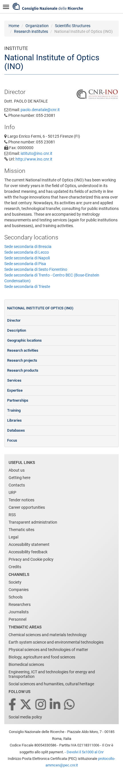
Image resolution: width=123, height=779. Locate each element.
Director (14, 320)
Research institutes (31, 31)
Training (14, 410)
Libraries (14, 420)
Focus (12, 440)
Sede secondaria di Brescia (27, 246)
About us (17, 470)
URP (12, 492)
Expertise (15, 390)
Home (14, 25)
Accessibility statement (29, 544)
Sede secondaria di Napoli (27, 258)
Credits (15, 566)
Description (16, 330)
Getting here (19, 477)
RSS (12, 514)
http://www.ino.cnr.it (33, 159)
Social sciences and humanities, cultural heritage (51, 684)
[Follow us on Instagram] (41, 704)
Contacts (17, 485)
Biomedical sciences (26, 664)
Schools (16, 597)
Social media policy (25, 717)
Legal (13, 537)
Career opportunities (27, 507)
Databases (16, 430)
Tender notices (21, 500)
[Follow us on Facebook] (13, 704)
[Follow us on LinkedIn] (55, 704)
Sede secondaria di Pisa (25, 263)
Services (14, 380)
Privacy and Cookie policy (31, 559)
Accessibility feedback (28, 552)
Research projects (22, 360)
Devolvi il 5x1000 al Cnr (85, 752)
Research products (22, 370)
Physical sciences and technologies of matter (48, 649)
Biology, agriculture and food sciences (42, 657)
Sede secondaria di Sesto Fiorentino (35, 269)
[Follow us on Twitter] (26, 704)
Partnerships (17, 400)
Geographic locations (24, 340)
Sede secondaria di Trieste (27, 286)
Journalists (19, 612)
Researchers (20, 604)
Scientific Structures (72, 25)
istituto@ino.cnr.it (36, 153)
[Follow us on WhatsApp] (70, 704)
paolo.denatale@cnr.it (40, 109)
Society (15, 582)
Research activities (22, 350)
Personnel (17, 619)
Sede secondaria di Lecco (26, 252)
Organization (37, 25)
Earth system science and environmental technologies (56, 642)
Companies (19, 589)
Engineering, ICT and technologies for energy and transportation (52, 674)
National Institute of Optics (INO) (40, 308)
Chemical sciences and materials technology (48, 634)
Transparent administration (33, 522)
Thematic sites (21, 529)
